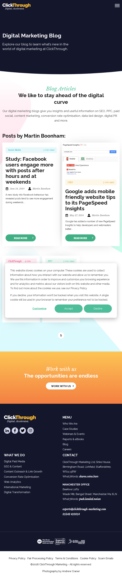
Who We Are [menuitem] (70, 423)
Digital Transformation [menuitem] (17, 492)
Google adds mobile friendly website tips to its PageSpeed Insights (90, 200)
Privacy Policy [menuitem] (17, 558)
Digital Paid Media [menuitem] (14, 461)
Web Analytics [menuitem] (12, 481)
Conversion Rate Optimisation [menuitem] (21, 476)
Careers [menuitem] (67, 449)
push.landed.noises (90, 499)
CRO (70, 182)
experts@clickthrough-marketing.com (84, 509)
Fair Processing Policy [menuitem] (40, 558)
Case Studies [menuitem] (70, 428)
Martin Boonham (41, 188)
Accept (68, 308)
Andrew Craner (71, 571)
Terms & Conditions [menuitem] (66, 558)
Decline (98, 308)
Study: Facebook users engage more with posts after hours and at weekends (29, 170)
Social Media (14, 150)
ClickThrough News (15, 263)
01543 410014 (71, 514)
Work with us (61, 386)
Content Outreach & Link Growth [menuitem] (23, 471)
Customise (39, 308)
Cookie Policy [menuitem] (88, 558)
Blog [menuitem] (65, 444)
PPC (50, 261)
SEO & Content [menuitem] (13, 466)
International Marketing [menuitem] (17, 487)
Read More (20, 238)
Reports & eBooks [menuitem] (73, 439)
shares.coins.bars (88, 476)
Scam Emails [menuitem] (105, 558)
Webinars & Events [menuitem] (74, 433)
